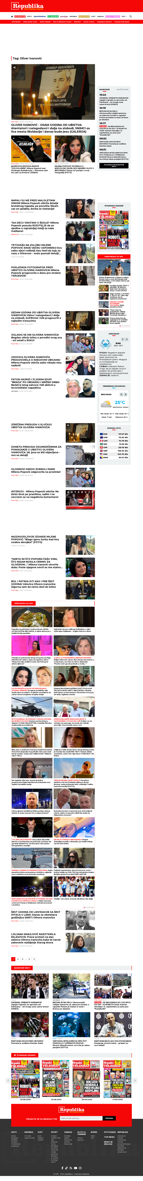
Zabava (100, 16)
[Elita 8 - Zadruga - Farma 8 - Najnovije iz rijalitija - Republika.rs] (112, 16)
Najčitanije (122, 89)
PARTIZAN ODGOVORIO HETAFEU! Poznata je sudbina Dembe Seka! (112, 144)
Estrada (67, 1136)
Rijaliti (66, 1138)
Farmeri (81, 1140)
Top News (109, 1137)
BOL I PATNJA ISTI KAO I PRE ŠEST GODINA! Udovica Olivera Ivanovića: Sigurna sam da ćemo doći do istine (33, 584)
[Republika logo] (27, 6)
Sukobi (40, 1140)
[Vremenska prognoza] (106, 404)
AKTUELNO (16, 22)
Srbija (13, 1136)
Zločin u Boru (89, 22)
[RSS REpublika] (76, 1168)
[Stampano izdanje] (113, 230)
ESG (92, 1138)
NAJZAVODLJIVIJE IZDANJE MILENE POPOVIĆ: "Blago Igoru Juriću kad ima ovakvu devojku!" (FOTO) (35, 539)
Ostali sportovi (54, 1153)
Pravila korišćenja (122, 1139)
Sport (54, 1132)
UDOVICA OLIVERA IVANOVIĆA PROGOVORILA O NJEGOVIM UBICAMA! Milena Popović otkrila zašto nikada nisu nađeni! (36, 361)
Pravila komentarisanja (124, 1143)
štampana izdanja (26, 1055)
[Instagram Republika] (80, 1168)
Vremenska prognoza (15, 1145)
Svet (93, 16)
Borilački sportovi (54, 1147)
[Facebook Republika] (63, 1168)
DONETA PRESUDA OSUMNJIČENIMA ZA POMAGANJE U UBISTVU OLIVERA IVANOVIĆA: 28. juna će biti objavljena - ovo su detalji (36, 451)
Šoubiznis (68, 1140)
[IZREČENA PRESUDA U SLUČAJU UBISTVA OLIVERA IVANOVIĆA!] (80, 433)
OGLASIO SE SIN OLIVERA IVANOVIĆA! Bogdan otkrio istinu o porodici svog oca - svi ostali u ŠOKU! (36, 337)
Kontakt (121, 1146)
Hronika (73, 16)
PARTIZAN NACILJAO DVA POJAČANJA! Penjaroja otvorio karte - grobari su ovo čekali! (112, 1043)
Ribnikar (77, 22)
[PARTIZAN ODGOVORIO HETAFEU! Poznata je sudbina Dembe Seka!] (30, 1024)
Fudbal (54, 1136)
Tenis (53, 1144)
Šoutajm (54, 1156)
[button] (123, 339)
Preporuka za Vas (23, 603)
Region (41, 1138)
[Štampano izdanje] (25, 1079)
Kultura (67, 1142)
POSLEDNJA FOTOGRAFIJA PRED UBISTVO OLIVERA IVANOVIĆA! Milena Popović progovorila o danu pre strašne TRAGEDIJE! (36, 271)
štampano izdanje (114, 206)
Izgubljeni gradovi (104, 22)
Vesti (29, 16)
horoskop (114, 334)
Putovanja (110, 1132)
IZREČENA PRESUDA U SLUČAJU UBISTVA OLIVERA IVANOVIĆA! (31, 426)
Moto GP (54, 1150)
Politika (14, 122)
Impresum (122, 1136)
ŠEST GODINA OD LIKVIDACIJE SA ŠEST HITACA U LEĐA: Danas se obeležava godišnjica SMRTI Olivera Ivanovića (35, 915)
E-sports (54, 1158)
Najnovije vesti (22, 968)
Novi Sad (106, 394)
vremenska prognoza (114, 386)
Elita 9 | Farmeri (82, 1133)
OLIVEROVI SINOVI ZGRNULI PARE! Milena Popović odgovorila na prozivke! (36, 470)
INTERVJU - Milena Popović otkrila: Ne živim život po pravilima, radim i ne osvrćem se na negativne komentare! (35, 494)
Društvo (15, 234)
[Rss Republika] (71, 1168)
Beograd (14, 1138)
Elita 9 (80, 1138)
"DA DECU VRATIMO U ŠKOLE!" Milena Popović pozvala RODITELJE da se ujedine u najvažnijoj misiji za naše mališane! (35, 226)
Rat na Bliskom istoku (62, 22)
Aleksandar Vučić (30, 22)
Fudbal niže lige (55, 1139)
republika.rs (69, 1174)
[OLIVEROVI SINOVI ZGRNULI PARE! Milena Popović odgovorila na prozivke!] (80, 477)
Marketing (122, 1148)
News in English (108, 1143)
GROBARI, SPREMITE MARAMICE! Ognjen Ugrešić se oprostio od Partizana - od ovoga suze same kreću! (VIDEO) (113, 101)
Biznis (94, 1132)
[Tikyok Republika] (66, 1168)
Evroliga (54, 1160)
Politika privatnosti (122, 1151)
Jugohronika (29, 1138)
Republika (123, 1132)
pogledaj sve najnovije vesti (114, 165)
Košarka (54, 1142)
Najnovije (104, 89)
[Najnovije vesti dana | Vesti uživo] (53, 16)
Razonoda (68, 1144)
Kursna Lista (114, 428)
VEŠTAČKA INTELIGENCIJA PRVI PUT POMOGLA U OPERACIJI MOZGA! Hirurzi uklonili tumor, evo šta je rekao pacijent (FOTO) (113, 156)
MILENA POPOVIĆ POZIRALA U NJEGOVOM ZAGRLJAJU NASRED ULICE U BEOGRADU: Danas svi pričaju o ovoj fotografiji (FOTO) (74, 169)
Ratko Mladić (45, 22)
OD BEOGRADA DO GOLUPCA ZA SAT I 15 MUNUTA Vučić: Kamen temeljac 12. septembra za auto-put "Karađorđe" (113, 130)
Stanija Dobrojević (121, 22)
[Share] (14, 67)
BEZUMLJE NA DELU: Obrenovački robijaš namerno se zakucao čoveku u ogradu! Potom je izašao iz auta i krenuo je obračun (113, 115)
